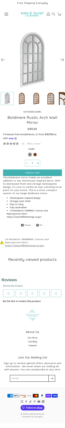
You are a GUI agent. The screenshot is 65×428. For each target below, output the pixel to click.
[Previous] (3, 60)
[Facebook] (26, 401)
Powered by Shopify (32, 416)
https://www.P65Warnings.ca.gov (24, 245)
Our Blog (32, 341)
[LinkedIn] (43, 401)
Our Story (32, 337)
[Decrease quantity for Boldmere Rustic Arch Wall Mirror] (27, 163)
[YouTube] (38, 401)
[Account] (48, 14)
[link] (15, 143)
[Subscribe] (51, 378)
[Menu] (6, 14)
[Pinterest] (34, 401)
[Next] (62, 60)
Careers (32, 345)
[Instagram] (22, 401)
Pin (41, 225)
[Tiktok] (30, 401)
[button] (53, 14)
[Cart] (59, 14)
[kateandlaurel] (32, 13)
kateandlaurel (36, 414)
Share (27, 225)
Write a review (34, 144)
